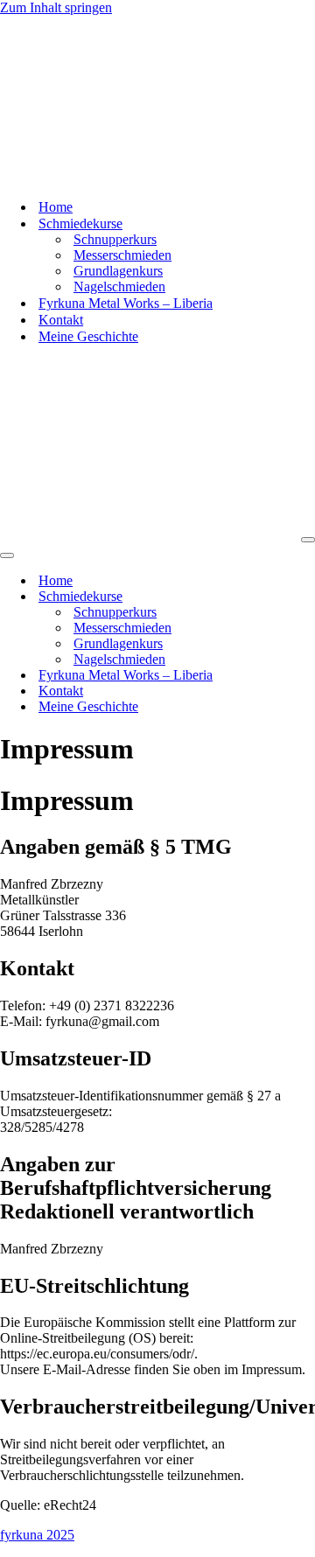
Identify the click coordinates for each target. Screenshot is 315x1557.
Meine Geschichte (88, 336)
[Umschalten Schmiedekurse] (306, 597)
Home (55, 206)
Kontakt (60, 319)
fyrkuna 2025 (37, 1534)
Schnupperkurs (115, 239)
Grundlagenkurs (118, 270)
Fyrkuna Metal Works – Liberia (125, 303)
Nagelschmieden (119, 286)
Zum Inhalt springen (56, 7)
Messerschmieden (123, 255)
